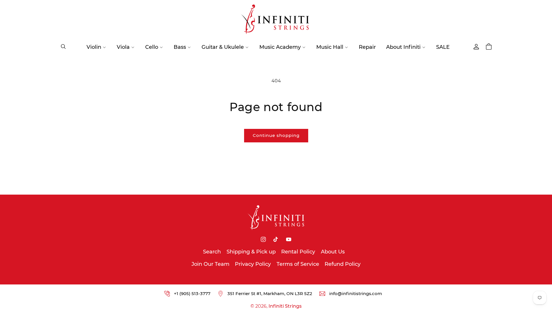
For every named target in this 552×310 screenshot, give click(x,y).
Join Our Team (210, 264)
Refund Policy (343, 264)
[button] (63, 46)
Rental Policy (298, 252)
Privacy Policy (253, 264)
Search (212, 252)
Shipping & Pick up (251, 252)
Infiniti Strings (285, 306)
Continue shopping (276, 135)
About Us (333, 252)
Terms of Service (298, 264)
